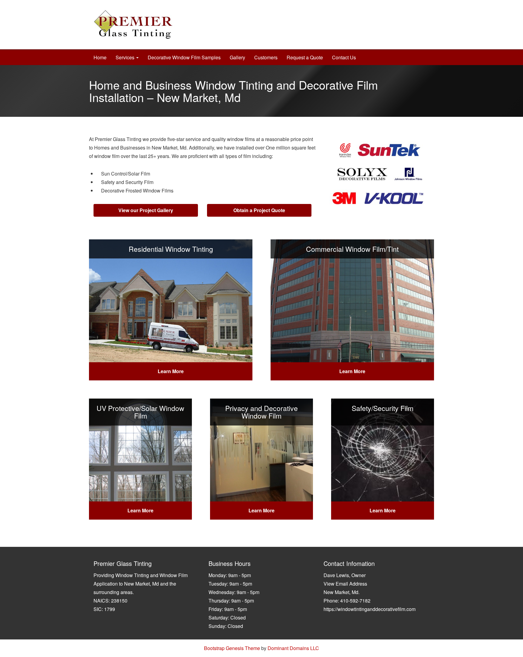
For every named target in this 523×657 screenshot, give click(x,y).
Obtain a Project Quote (259, 210)
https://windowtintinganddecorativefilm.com (370, 609)
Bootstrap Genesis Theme (232, 648)
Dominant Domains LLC (293, 648)
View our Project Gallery (145, 210)
